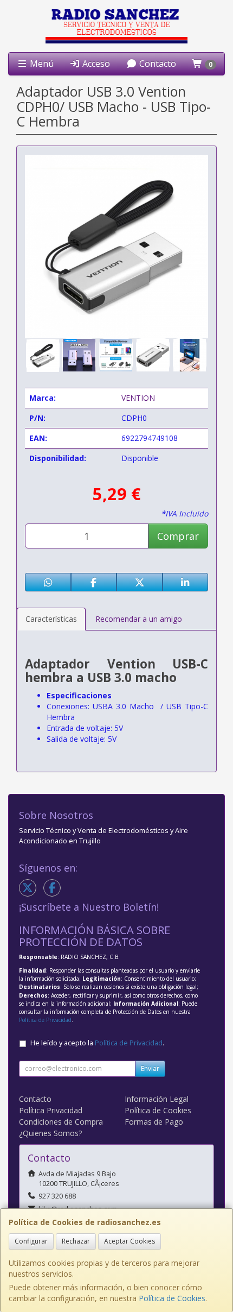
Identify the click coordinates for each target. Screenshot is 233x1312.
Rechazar (76, 1241)
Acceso (95, 64)
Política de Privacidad (45, 1020)
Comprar (178, 536)
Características (51, 619)
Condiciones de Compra (61, 1122)
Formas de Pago (154, 1122)
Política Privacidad (50, 1110)
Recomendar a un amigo (138, 619)
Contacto (156, 64)
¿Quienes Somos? (50, 1133)
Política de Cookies (172, 1298)
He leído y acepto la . (97, 1043)
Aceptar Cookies (129, 1241)
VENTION (138, 398)
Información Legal (157, 1099)
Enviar (150, 1068)
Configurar (31, 1241)
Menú (41, 64)
